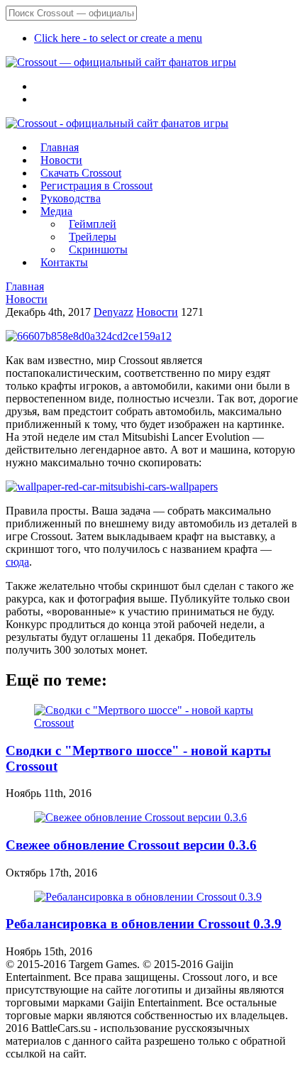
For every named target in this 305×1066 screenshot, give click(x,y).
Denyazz (113, 312)
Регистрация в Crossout (96, 186)
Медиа (56, 211)
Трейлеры (92, 237)
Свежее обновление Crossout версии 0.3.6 (131, 844)
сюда (17, 562)
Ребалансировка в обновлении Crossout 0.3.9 (144, 923)
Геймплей (92, 224)
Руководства (70, 198)
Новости (61, 160)
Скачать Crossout (80, 173)
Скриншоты (98, 249)
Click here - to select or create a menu (118, 38)
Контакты (64, 262)
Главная (59, 147)
